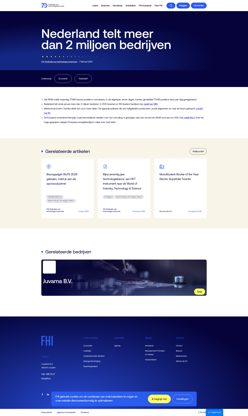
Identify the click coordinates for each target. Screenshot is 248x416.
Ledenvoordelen (90, 338)
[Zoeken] (170, 6)
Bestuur (179, 351)
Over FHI (158, 5)
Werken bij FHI (181, 361)
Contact (45, 356)
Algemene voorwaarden (66, 412)
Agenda (117, 346)
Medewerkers (181, 356)
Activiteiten (131, 5)
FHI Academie (145, 5)
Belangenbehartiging (91, 361)
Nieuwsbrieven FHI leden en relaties (155, 353)
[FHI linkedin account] (48, 394)
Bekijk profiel (198, 151)
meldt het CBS (151, 104)
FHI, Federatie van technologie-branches (59, 61)
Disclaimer (85, 412)
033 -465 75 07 (48, 374)
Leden (95, 5)
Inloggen (183, 5)
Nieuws (148, 338)
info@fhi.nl (45, 378)
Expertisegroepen (90, 366)
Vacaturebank (150, 360)
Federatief (83, 78)
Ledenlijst (87, 351)
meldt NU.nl (189, 117)
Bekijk (199, 291)
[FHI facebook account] (42, 394)
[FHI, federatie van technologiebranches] (52, 5)
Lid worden (199, 5)
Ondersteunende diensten (94, 356)
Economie (63, 78)
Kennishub (117, 5)
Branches (105, 5)
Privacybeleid (46, 412)
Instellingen (183, 398)
